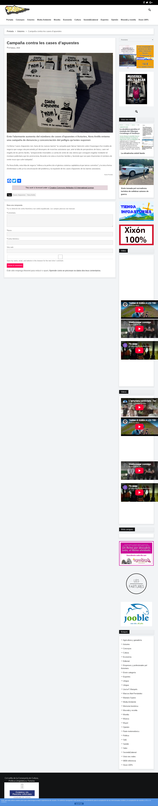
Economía (67, 20)
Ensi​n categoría (129, 672)
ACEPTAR (79, 804)
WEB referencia (129, 761)
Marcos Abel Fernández (132, 693)
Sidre (125, 748)
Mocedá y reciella (128, 20)
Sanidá (126, 744)
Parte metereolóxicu (131, 731)
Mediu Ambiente (44, 20)
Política (126, 735)
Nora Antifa (31, 195)
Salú (125, 740)
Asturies (30, 20)
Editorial (126, 661)
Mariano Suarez (129, 698)
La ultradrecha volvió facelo (133, 153)
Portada (9, 20)
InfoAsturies (17, 10)
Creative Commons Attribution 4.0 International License (71, 188)
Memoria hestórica (130, 706)
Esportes (105, 20)
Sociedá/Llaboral (91, 20)
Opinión (114, 20)
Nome (9, 230)
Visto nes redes (129, 756)
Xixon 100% (143, 20)
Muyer (125, 723)
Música (126, 719)
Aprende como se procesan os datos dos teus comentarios (74, 271)
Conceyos (20, 20)
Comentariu (11, 213)
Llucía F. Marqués (130, 689)
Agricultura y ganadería (132, 640)
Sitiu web (10, 247)
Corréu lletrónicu (13, 239)
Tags (9, 195)
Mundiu (57, 20)
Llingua (126, 681)
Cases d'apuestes (19, 195)
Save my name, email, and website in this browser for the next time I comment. (35, 261)
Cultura (77, 20)
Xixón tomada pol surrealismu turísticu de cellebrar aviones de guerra (134, 191)
